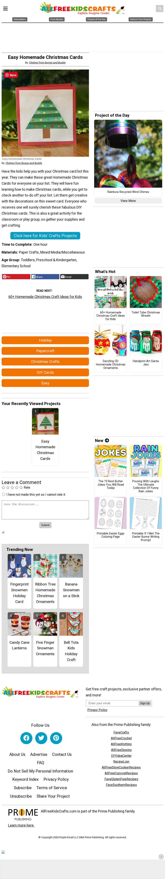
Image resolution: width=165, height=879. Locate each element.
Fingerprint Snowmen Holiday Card (19, 593)
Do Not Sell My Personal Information (40, 771)
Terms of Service (51, 787)
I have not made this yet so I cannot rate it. (36, 494)
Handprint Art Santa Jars (146, 363)
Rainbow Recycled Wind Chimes (128, 192)
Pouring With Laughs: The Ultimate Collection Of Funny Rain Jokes (146, 486)
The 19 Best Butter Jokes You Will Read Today (110, 485)
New (99, 440)
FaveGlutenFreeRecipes (121, 779)
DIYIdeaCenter (121, 756)
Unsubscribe (21, 796)
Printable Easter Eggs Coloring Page (110, 535)
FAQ (40, 762)
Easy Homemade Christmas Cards (45, 450)
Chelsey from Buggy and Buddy (47, 62)
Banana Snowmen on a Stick (71, 590)
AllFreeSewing (121, 750)
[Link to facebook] (26, 738)
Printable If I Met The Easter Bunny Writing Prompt (146, 537)
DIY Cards (45, 372)
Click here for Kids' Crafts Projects (45, 235)
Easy (45, 383)
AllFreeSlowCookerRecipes (121, 767)
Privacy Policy (56, 779)
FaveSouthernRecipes (121, 785)
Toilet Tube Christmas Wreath (146, 314)
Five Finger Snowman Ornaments (45, 648)
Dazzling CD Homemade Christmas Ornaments (110, 364)
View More (128, 201)
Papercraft (45, 351)
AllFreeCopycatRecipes (121, 773)
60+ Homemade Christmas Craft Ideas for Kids (45, 297)
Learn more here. (21, 825)
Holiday (45, 340)
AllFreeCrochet (121, 738)
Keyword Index (25, 779)
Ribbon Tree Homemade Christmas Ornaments (45, 593)
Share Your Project (53, 796)
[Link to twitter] (41, 738)
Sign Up (145, 703)
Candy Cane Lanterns (19, 645)
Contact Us (62, 754)
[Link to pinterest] (56, 738)
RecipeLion (121, 761)
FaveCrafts (121, 732)
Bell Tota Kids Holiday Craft (71, 651)
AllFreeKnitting (121, 744)
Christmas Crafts (45, 361)
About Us (17, 754)
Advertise (38, 754)
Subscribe (23, 787)
